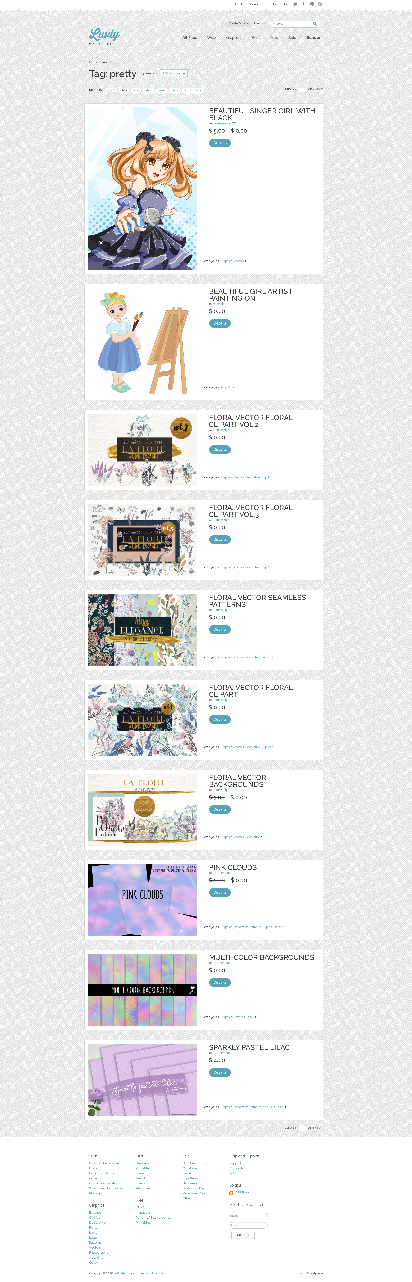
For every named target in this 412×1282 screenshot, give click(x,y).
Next (319, 89)
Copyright (236, 1168)
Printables (143, 1168)
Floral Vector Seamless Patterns (257, 601)
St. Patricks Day (194, 1188)
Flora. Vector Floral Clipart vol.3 (251, 511)
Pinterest (311, 4)
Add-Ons (269, 1107)
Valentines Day (194, 1193)
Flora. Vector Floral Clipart (251, 691)
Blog (163, 1273)
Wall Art (142, 1178)
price (174, 90)
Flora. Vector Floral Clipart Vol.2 (251, 421)
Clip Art (266, 477)
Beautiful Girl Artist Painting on (250, 294)
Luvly (301, 1273)
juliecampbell (222, 873)
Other (231, 387)
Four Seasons (193, 1178)
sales (161, 90)
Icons (93, 1168)
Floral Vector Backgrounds (237, 780)
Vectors (239, 261)
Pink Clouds (233, 867)
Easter (187, 1173)
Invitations (143, 1173)
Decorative (252, 477)
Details (220, 143)
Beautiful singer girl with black (262, 114)
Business (142, 1163)
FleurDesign (221, 430)
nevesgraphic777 (224, 123)
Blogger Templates (104, 1163)
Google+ (320, 4)
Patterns (267, 657)
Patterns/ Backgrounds (153, 1217)
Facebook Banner (102, 1173)
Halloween (191, 1183)
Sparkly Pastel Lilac (249, 1047)
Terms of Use (148, 1273)
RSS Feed (243, 1192)
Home (93, 62)
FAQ (232, 1173)
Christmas (190, 1168)
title (136, 90)
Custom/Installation (104, 1183)
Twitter (295, 4)
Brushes (95, 1212)
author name (192, 90)
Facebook (303, 4)
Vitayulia (219, 303)
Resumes (143, 1188)
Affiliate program (126, 1273)
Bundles (189, 1163)
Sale (223, 387)
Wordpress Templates (106, 1188)
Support (235, 1163)
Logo (93, 1237)
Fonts (93, 1227)
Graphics (226, 261)
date (124, 90)
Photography (98, 1252)
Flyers (140, 1183)
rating (148, 90)
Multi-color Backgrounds (261, 957)
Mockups (96, 1193)
